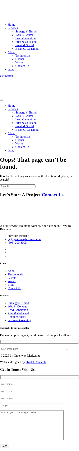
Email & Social (24, 45)
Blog (11, 69)
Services (13, 28)
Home (11, 24)
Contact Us (22, 65)
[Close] (1, 100)
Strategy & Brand (26, 31)
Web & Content (24, 35)
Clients (19, 59)
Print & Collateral (26, 41)
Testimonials (22, 55)
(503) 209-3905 (17, 242)
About (11, 52)
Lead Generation (25, 38)
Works (19, 62)
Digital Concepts (36, 362)
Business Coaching (27, 48)
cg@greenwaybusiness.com (24, 239)
